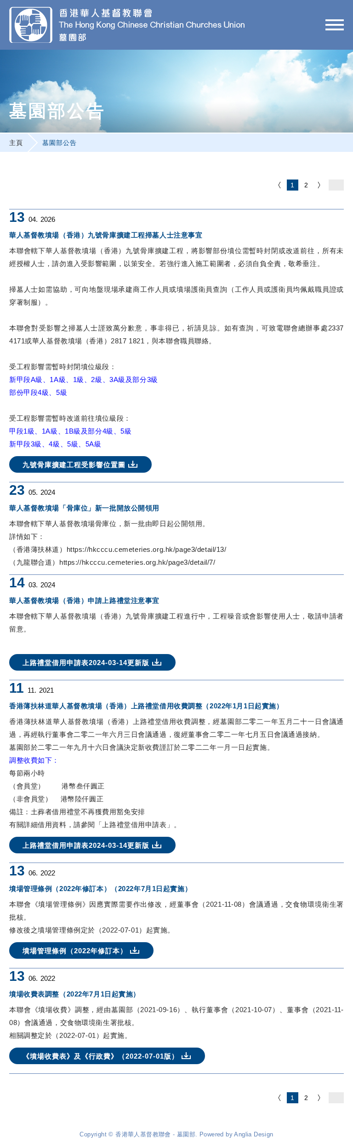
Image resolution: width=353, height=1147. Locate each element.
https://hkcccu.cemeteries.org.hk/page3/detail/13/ (147, 549)
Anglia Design (253, 1134)
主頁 (16, 142)
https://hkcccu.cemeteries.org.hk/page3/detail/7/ (137, 562)
